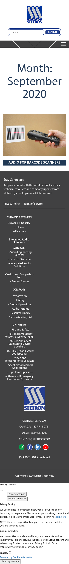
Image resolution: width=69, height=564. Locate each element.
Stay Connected (14, 180)
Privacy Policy (12, 204)
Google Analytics (17, 498)
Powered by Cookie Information (16, 557)
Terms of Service (33, 204)
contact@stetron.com (39, 193)
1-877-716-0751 (40, 426)
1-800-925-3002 (38, 433)
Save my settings (10, 561)
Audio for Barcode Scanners (34, 162)
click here (61, 517)
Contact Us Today (34, 421)
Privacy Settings (16, 494)
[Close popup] (1, 490)
